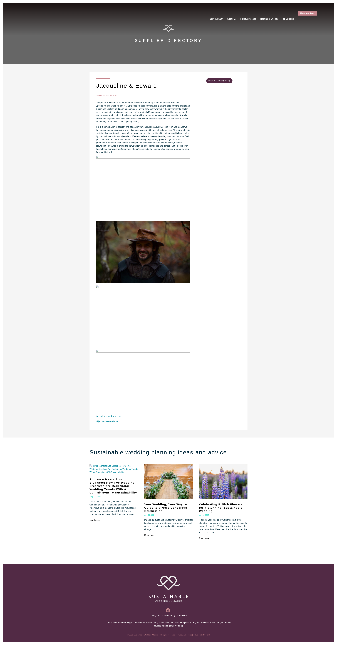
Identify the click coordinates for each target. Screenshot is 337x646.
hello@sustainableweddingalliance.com (168, 615)
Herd (208, 635)
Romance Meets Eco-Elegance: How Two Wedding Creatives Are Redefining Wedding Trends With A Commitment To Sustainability (113, 486)
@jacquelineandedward (107, 421)
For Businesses (248, 19)
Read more (95, 520)
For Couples (288, 19)
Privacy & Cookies (184, 635)
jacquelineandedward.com (108, 416)
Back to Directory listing (219, 81)
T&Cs (195, 635)
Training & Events (269, 19)
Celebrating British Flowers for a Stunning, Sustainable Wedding (220, 507)
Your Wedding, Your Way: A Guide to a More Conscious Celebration (165, 507)
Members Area (307, 13)
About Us (232, 19)
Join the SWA (216, 19)
